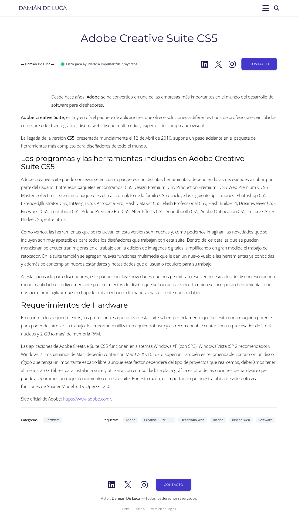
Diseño (218, 420)
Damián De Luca (43, 8)
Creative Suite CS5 (158, 420)
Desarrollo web (192, 420)
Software (53, 420)
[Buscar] (276, 8)
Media (140, 509)
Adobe (130, 420)
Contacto (259, 64)
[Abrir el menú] (265, 8)
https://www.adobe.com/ (87, 399)
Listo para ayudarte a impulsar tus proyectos (101, 64)
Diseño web (241, 420)
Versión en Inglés (163, 509)
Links (125, 509)
